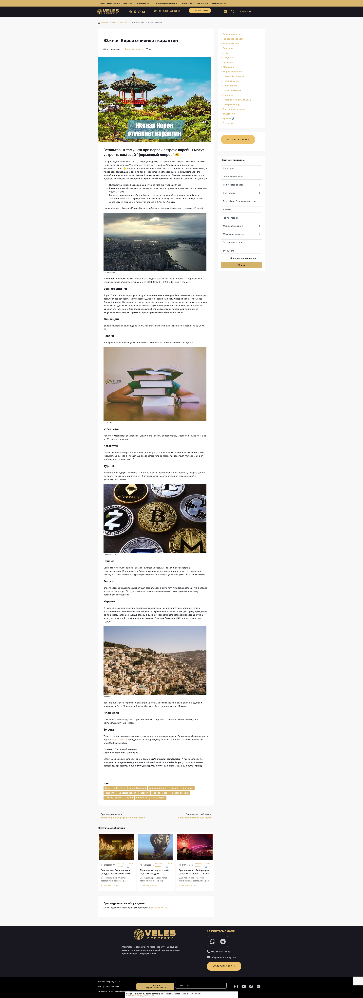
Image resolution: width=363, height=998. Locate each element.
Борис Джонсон (137, 788)
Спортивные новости (234, 109)
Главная (104, 22)
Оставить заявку (200, 10)
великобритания (157, 788)
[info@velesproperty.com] (208, 957)
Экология (228, 123)
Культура (228, 62)
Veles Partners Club (218, 3)
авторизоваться (159, 907)
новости (145, 792)
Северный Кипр (144, 3)
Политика (228, 95)
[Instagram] (139, 11)
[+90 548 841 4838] (208, 951)
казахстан (110, 792)
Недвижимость (231, 81)
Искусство (228, 57)
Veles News (119, 788)
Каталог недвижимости (110, 3)
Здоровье (228, 48)
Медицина (228, 67)
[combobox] (241, 168)
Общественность (232, 90)
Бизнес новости (231, 34)
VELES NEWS (118, 739)
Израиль (174, 788)
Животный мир (231, 43)
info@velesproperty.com (223, 957)
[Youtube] (143, 11)
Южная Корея (158, 797)
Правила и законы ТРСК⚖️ (237, 99)
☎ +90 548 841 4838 (167, 11)
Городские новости (233, 38)
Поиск (241, 265)
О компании (202, 3)
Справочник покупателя (166, 3)
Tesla (107, 788)
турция (129, 797)
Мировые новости (120, 22)
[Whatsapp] (232, 11)
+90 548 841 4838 (220, 951)
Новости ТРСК (188, 3)
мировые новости (128, 792)
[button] (234, 995)
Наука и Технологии (233, 76)
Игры (225, 53)
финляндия (141, 797)
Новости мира (159, 792)
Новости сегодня (179, 792)
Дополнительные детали (243, 258)
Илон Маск (187, 788)
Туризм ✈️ (130, 865)
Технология (229, 113)
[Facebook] (131, 11)
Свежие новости (113, 797)
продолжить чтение (110, 885)
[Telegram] (135, 11)
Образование (230, 85)
